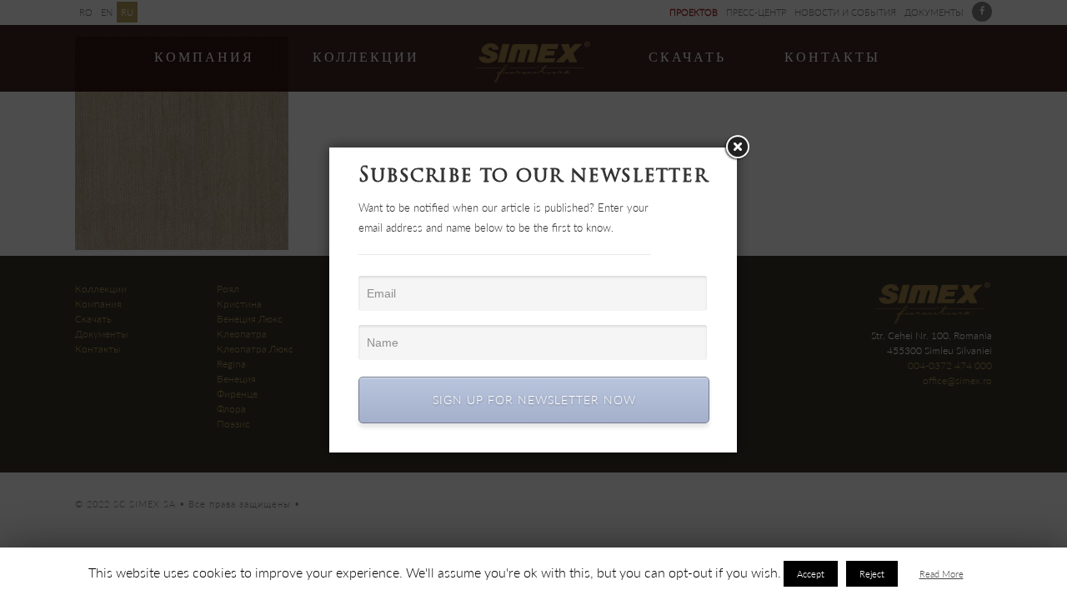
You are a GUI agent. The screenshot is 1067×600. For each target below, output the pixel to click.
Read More (941, 573)
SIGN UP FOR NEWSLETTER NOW (534, 399)
